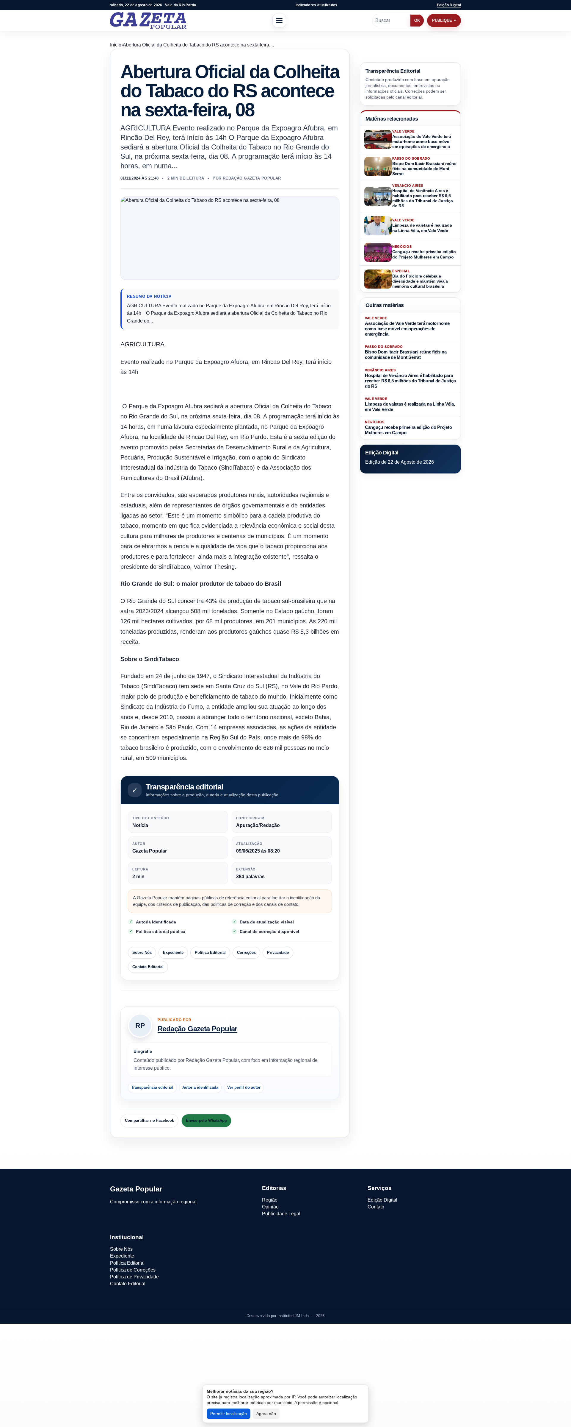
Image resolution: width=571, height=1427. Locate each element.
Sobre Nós (142, 952)
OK (417, 20)
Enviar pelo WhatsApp (206, 1120)
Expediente (173, 952)
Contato (376, 1206)
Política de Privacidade (134, 1276)
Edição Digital (449, 5)
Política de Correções (133, 1269)
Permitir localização (228, 1413)
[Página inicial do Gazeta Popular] (148, 20)
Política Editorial (210, 952)
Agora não (266, 1413)
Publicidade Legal (281, 1213)
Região (269, 1199)
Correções (246, 952)
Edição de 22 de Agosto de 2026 (399, 461)
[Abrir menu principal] (279, 20)
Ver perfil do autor (244, 1087)
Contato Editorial (148, 967)
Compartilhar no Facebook (149, 1120)
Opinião (270, 1206)
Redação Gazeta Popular (197, 1029)
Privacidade (278, 952)
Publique (442, 20)
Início (115, 44)
